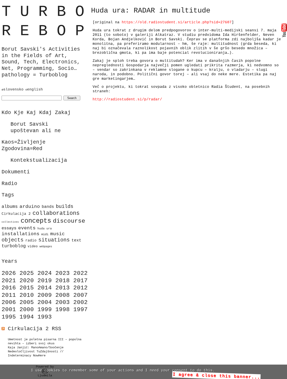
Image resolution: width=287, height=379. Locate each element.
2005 (27, 302)
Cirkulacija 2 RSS (34, 329)
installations (20, 234)
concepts (36, 221)
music (57, 234)
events (27, 228)
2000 (27, 309)
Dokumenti (16, 172)
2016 (9, 287)
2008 (62, 295)
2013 (62, 287)
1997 (80, 309)
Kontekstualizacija (39, 160)
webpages (45, 246)
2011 (9, 295)
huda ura (44, 228)
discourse (69, 221)
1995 (9, 317)
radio (31, 241)
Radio (9, 184)
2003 (62, 302)
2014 (44, 287)
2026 (9, 273)
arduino (30, 206)
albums (10, 206)
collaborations (56, 213)
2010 (27, 295)
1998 (62, 309)
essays (9, 228)
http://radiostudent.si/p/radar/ (127, 99)
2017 (80, 280)
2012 (80, 287)
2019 (44, 280)
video (33, 246)
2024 (44, 273)
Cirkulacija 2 (16, 214)
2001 (9, 309)
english (35, 90)
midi (44, 234)
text (76, 240)
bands (48, 207)
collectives (10, 222)
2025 (27, 273)
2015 (27, 287)
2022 (80, 273)
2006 (9, 302)
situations (54, 240)
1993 (44, 317)
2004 (44, 302)
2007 (80, 295)
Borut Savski (29, 124)
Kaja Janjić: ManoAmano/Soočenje (35, 347)
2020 (27, 280)
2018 (62, 280)
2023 (62, 273)
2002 (80, 302)
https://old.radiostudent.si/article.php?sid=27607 (177, 22)
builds (64, 206)
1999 (44, 309)
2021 (9, 280)
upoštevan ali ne (36, 131)
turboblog (14, 246)
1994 (27, 317)
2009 (44, 295)
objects (13, 240)
